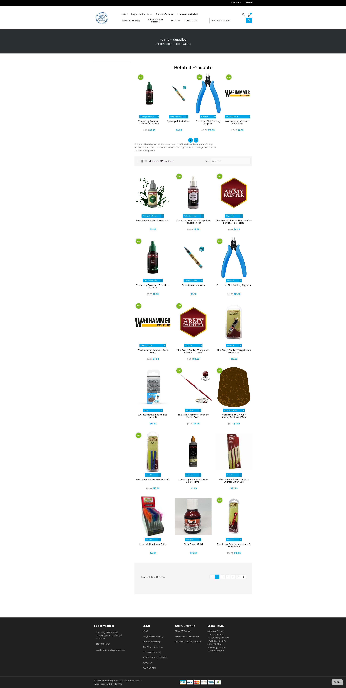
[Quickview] (137, 230)
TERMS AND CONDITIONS (187, 636)
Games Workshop (152, 641)
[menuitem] (124, 14)
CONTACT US (149, 668)
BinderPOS (116, 683)
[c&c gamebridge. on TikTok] (100, 3)
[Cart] (249, 15)
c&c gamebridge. (163, 44)
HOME (145, 631)
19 (238, 576)
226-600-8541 (103, 644)
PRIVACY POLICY (183, 631)
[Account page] (243, 15)
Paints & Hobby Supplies (155, 657)
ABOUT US (148, 662)
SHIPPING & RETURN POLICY (188, 641)
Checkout (236, 2)
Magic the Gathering (153, 636)
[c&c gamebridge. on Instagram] (90, 3)
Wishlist (249, 2)
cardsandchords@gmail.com (110, 650)
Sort (207, 161)
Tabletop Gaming (152, 652)
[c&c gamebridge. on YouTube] (95, 3)
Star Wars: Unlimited (153, 646)
